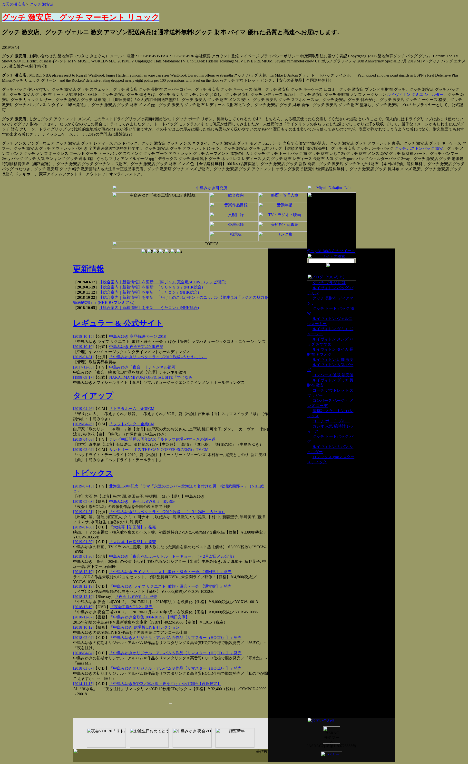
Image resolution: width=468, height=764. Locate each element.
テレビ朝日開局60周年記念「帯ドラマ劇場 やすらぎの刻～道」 (164, 439)
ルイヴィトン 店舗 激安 (332, 359)
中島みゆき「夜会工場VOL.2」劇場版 (142, 501)
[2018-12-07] (83, 617)
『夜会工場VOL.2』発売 (136, 597)
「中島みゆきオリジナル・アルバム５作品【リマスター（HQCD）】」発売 (175, 637)
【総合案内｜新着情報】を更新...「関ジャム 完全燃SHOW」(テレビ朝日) (162, 282)
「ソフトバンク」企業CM (131, 424)
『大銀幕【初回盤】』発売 (132, 527)
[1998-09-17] (83, 377)
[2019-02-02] (83, 449)
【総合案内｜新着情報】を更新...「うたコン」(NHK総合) (149, 292)
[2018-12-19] (83, 572)
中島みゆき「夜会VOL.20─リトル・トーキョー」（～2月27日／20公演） (172, 556)
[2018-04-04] (83, 653)
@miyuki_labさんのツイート (331, 251)
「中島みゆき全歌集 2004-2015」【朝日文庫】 (149, 617)
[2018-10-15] (83, 336)
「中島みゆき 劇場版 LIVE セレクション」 (146, 627)
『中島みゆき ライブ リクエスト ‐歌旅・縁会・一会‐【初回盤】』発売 (170, 572)
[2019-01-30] (83, 527)
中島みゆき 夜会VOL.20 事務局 (136, 347)
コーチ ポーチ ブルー (331, 421)
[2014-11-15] (83, 684)
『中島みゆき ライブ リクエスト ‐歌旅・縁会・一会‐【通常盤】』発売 (170, 586)
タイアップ (93, 395)
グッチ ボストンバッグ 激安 (418, 148)
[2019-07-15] (83, 486)
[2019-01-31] (83, 357)
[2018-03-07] (83, 668)
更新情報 (88, 268)
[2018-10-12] (83, 627)
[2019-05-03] (83, 501)
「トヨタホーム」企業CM (131, 409)
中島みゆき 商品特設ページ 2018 (137, 336)
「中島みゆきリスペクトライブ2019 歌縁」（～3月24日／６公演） (167, 512)
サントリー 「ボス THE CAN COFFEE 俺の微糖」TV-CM (158, 449)
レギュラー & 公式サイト (118, 323)
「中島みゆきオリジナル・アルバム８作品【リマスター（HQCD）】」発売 (175, 668)
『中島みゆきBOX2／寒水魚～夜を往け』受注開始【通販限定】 (165, 684)
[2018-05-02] (83, 637)
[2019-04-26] (83, 409)
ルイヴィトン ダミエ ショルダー (415, 94)
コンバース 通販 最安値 (332, 375)
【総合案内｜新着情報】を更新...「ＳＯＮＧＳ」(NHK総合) (151, 287)
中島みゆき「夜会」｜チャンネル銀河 (142, 367)
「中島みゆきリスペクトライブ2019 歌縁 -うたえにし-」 (158, 357)
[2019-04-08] (83, 439)
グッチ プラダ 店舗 (329, 283)
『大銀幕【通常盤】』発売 (132, 542)
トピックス (93, 473)
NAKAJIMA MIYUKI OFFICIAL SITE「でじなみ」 (152, 377)
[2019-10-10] (83, 347)
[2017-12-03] (83, 367)
